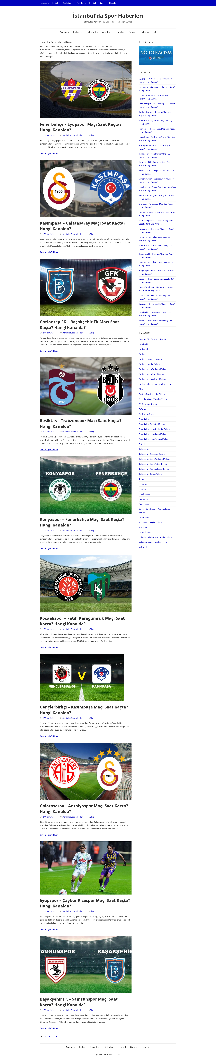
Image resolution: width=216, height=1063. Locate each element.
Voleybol (80, 3)
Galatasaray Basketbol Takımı (152, 454)
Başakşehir (144, 344)
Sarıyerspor (144, 517)
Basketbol (67, 3)
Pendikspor (144, 504)
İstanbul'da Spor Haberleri (108, 15)
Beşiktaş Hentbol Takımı (149, 364)
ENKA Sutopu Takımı (148, 404)
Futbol (55, 3)
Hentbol (92, 3)
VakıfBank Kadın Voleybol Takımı (153, 542)
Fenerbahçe (144, 419)
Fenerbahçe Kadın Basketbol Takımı (154, 429)
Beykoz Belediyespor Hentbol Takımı (155, 384)
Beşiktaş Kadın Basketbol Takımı (153, 369)
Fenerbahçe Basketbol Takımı (152, 424)
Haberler (112, 3)
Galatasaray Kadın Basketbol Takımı (154, 459)
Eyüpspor (143, 409)
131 (56, 1036)
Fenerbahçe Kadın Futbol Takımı (153, 434)
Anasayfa (45, 3)
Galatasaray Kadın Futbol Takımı (153, 464)
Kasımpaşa (143, 499)
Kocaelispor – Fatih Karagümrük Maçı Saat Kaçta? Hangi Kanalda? (82, 621)
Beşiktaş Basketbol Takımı (150, 359)
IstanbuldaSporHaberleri (72, 135)
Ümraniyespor (145, 532)
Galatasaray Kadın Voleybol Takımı (154, 469)
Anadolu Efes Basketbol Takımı (152, 339)
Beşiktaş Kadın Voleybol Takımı (152, 379)
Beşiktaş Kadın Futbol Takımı (151, 374)
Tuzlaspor (143, 527)
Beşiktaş (142, 354)
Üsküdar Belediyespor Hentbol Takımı (155, 537)
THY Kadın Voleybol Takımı (150, 522)
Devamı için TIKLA (48, 153)
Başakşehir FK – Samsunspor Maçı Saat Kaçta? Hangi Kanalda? (79, 1001)
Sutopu (103, 3)
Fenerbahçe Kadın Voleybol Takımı (154, 439)
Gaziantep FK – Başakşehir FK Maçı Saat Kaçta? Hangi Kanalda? (79, 324)
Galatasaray (144, 449)
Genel (141, 479)
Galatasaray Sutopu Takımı (150, 474)
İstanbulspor (144, 494)
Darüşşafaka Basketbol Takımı (152, 394)
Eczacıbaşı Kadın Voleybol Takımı (153, 399)
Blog (92, 135)
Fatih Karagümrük (147, 414)
